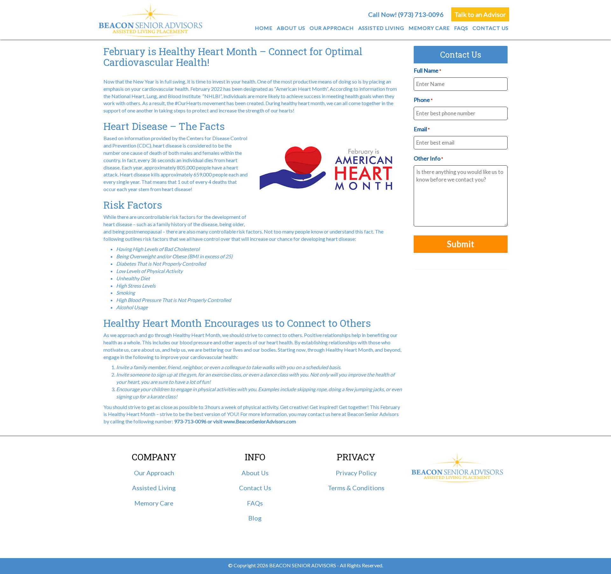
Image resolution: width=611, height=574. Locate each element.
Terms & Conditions (356, 487)
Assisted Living (154, 487)
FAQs (255, 503)
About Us (255, 473)
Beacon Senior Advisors (373, 414)
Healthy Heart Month (131, 414)
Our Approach (154, 473)
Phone (423, 99)
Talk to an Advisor (480, 14)
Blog (255, 518)
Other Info (428, 158)
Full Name (427, 70)
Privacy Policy (356, 473)
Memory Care (153, 503)
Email (422, 129)
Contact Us (255, 487)
